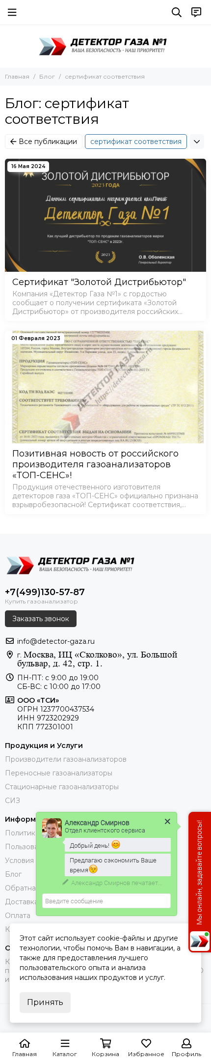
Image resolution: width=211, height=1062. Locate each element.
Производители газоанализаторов (66, 759)
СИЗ (12, 800)
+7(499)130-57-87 (45, 592)
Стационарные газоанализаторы (62, 786)
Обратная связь (32, 888)
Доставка (21, 901)
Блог (47, 76)
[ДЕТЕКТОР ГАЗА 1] (105, 46)
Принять (45, 1002)
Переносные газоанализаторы (58, 773)
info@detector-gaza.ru (56, 641)
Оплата (17, 915)
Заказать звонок (40, 618)
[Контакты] (196, 12)
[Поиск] (176, 12)
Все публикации (48, 141)
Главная (17, 76)
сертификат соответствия (136, 141)
